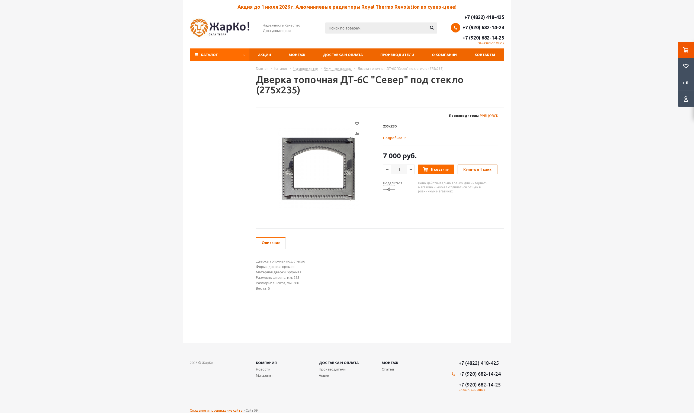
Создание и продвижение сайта (216, 410)
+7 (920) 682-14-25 (483, 37)
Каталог (209, 55)
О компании (444, 55)
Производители (397, 55)
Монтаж (297, 55)
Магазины (264, 375)
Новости (263, 369)
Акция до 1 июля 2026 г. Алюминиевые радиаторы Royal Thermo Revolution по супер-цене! (347, 6)
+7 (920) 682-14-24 (483, 27)
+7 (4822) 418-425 (484, 17)
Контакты (485, 55)
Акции (264, 55)
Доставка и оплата (343, 55)
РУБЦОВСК (489, 115)
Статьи (388, 369)
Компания (266, 363)
